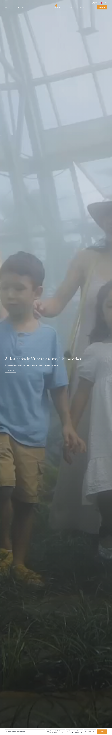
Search (102, 731)
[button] (97, 3)
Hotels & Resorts (23, 8)
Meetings (73, 8)
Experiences (35, 8)
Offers (46, 8)
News (64, 8)
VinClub (82, 8)
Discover (9, 370)
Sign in (95, 3)
